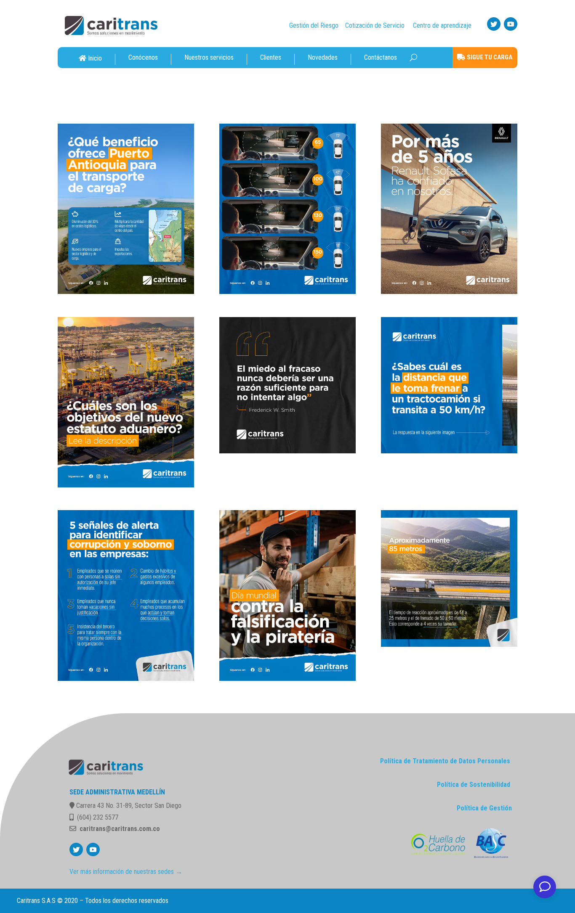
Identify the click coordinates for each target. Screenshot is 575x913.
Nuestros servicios (209, 57)
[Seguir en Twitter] (493, 24)
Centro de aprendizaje (442, 25)
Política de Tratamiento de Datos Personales (445, 761)
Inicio (95, 58)
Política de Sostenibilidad (473, 785)
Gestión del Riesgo (313, 25)
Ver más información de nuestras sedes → (125, 872)
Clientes (270, 57)
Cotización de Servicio (375, 25)
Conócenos (143, 57)
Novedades (323, 57)
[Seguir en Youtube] (510, 24)
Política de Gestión (484, 808)
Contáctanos (380, 57)
